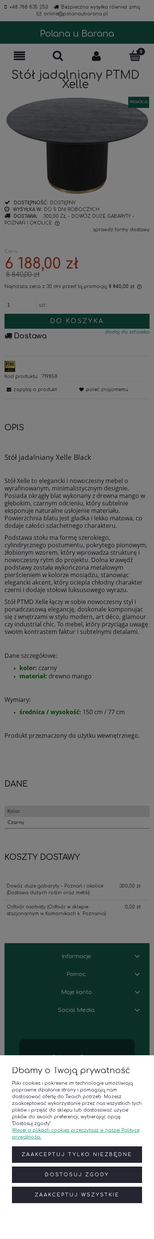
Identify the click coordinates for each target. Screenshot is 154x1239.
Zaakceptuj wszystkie (77, 1195)
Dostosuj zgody (77, 1174)
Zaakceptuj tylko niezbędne (77, 1154)
